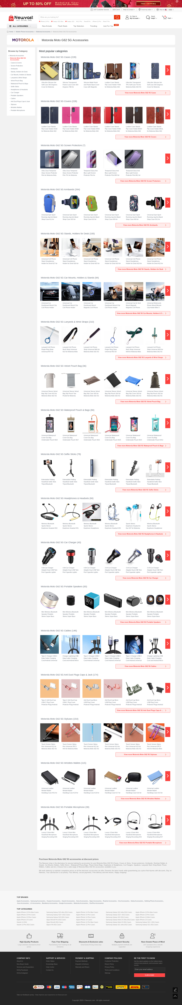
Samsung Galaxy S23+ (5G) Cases (58, 915)
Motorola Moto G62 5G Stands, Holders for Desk (65, 233)
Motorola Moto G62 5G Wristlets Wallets (60, 763)
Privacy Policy (109, 967)
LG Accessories (35, 903)
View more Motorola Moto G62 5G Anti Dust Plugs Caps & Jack (141, 710)
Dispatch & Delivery (82, 964)
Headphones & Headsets (19, 89)
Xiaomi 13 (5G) (22, 922)
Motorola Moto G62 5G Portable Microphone (63, 807)
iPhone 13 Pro (97, 21)
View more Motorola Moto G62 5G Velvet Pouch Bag (140, 401)
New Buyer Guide (23, 964)
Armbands (14, 69)
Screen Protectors (17, 66)
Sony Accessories (82, 901)
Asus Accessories (23, 903)
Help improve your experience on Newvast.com (51, 995)
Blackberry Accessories (50, 903)
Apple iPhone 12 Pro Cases (85, 925)
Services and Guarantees (25, 967)
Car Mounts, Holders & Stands (21, 75)
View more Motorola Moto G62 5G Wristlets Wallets (140, 799)
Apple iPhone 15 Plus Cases (26, 917)
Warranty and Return (82, 967)
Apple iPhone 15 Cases (25, 920)
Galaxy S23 (70, 21)
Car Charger (15, 92)
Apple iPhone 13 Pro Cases (145, 915)
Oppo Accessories (95, 901)
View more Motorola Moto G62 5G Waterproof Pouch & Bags (140, 446)
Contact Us (49, 970)
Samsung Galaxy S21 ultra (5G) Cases (119, 925)
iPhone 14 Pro (45, 21)
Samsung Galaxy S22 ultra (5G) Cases (119, 912)
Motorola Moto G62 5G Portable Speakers (61, 586)
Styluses (13, 104)
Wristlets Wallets (16, 107)
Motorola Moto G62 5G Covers (56, 101)
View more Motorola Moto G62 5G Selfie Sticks (140, 490)
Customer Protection (111, 961)
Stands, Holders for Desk (19, 72)
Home (11, 32)
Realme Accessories (110, 901)
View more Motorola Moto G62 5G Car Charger (140, 578)
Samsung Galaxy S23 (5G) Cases (57, 917)
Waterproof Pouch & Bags (19, 84)
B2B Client (116, 10)
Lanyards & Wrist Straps (19, 78)
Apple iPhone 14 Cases (84, 920)
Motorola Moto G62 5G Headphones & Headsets (65, 498)
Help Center (50, 967)
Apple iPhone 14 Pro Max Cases (87, 912)
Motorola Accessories (43, 32)
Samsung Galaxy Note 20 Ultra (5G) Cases (120, 920)
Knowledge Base (52, 964)
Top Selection (78, 26)
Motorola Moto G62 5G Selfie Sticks (58, 454)
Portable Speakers (17, 95)
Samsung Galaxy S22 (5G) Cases (117, 917)
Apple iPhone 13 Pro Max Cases (146, 912)
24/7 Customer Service (101, 10)
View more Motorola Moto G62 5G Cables (140, 666)
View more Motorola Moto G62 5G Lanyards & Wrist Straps (140, 357)
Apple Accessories (23, 901)
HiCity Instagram (22, 973)
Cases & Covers (16, 63)
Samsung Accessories (37, 901)
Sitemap (107, 973)
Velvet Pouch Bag (17, 81)
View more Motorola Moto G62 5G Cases (140, 93)
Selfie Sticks (15, 86)
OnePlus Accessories (96, 903)
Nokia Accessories (137, 901)
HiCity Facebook (22, 970)
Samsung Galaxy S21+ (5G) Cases (147, 922)
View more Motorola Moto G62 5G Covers (140, 137)
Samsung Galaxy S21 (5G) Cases (147, 925)
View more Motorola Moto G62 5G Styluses (140, 754)
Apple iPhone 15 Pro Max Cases (28, 912)
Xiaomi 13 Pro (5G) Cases (25, 925)
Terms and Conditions (112, 970)
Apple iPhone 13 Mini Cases (145, 917)
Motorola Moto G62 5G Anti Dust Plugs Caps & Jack (66, 675)
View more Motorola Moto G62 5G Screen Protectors (140, 181)
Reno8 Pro (87, 21)
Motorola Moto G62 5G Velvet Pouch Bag (61, 366)
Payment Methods (81, 961)
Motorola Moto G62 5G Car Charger (58, 542)
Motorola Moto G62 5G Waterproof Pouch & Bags (65, 410)
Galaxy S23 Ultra (58, 21)
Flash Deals (62, 26)
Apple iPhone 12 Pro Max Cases (87, 922)
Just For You (108, 26)
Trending (93, 26)
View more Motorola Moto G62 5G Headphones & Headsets (140, 534)
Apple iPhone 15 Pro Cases (26, 915)
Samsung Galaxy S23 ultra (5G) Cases (59, 912)
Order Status (50, 961)
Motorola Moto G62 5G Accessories (18, 59)
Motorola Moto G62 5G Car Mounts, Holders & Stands (67, 277)
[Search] (117, 17)
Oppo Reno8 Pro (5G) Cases (56, 920)
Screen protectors (138, 863)
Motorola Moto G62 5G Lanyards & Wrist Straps (64, 322)
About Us (20, 961)
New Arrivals (47, 26)
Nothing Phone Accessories (153, 901)
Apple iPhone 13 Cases (144, 920)
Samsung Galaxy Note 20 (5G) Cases (118, 922)
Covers (122, 863)
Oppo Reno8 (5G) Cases (54, 922)
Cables (13, 98)
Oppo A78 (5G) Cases (53, 925)
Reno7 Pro (106, 21)
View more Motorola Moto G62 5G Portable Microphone (140, 843)
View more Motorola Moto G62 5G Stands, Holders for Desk (140, 269)
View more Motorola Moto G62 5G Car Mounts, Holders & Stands (141, 313)
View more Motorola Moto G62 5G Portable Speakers (140, 622)
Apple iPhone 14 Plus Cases (85, 917)
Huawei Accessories (53, 901)
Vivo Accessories (123, 901)
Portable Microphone (18, 110)
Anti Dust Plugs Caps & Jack (20, 101)
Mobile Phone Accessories (25, 32)
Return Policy (109, 964)
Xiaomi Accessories (68, 901)
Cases (116, 863)
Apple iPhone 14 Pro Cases (85, 915)
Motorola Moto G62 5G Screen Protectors (61, 145)
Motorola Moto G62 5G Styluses (57, 719)
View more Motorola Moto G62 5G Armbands (140, 225)
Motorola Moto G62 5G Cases (55, 57)
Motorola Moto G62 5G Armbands (57, 189)
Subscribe (149, 975)
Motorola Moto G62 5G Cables (56, 630)
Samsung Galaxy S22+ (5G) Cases (117, 915)
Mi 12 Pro (79, 21)
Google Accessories (65, 903)
